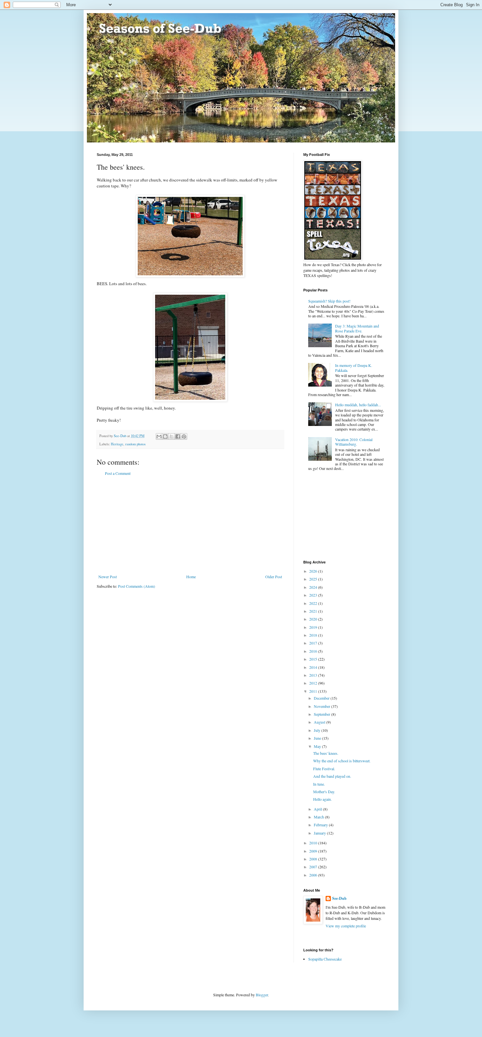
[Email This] (159, 436)
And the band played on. (332, 776)
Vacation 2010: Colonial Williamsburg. (353, 442)
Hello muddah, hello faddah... (358, 404)
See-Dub (339, 898)
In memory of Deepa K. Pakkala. (353, 367)
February (321, 824)
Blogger (262, 994)
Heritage (117, 444)
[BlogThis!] (165, 436)
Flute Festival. (324, 768)
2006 (313, 875)
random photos (135, 444)
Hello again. (322, 799)
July (317, 730)
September (322, 714)
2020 (313, 619)
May (318, 746)
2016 (313, 651)
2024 (313, 587)
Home (191, 576)
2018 (313, 635)
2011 (313, 691)
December (322, 698)
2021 (313, 611)
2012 (313, 683)
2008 (313, 858)
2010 (313, 842)
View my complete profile (346, 925)
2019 (313, 627)
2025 (313, 579)
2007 (313, 866)
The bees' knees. (325, 753)
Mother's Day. (324, 791)
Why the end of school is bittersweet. (342, 760)
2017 (313, 642)
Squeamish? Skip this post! (329, 301)
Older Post (273, 576)
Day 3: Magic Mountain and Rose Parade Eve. (357, 328)
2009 (313, 851)
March (319, 816)
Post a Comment (118, 473)
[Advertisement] (190, 525)
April (318, 809)
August (320, 722)
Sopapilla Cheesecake (325, 959)
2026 (313, 571)
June (318, 738)
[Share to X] (171, 436)
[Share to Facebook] (177, 436)
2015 (313, 659)
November (322, 706)
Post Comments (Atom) (136, 586)
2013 (313, 675)
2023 (313, 595)
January (320, 833)
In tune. (319, 784)
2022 (313, 603)
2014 (313, 667)
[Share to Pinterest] (184, 436)
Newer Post (107, 576)
